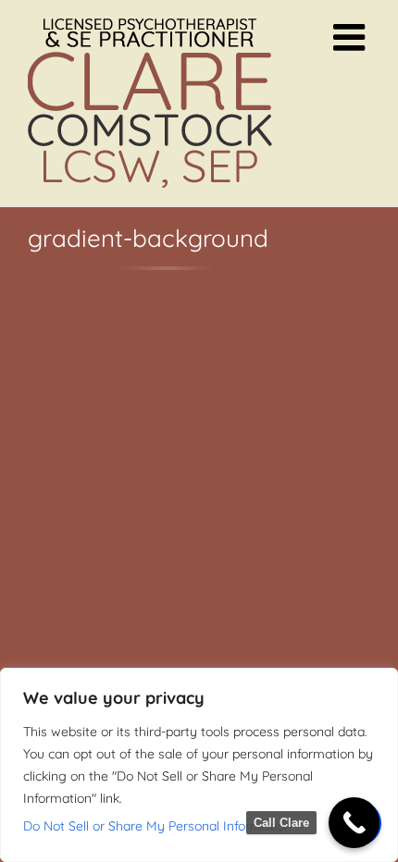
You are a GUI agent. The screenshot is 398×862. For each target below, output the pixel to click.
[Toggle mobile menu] (351, 36)
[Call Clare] (354, 822)
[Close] (378, 683)
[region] (199, 765)
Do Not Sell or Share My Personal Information (157, 826)
